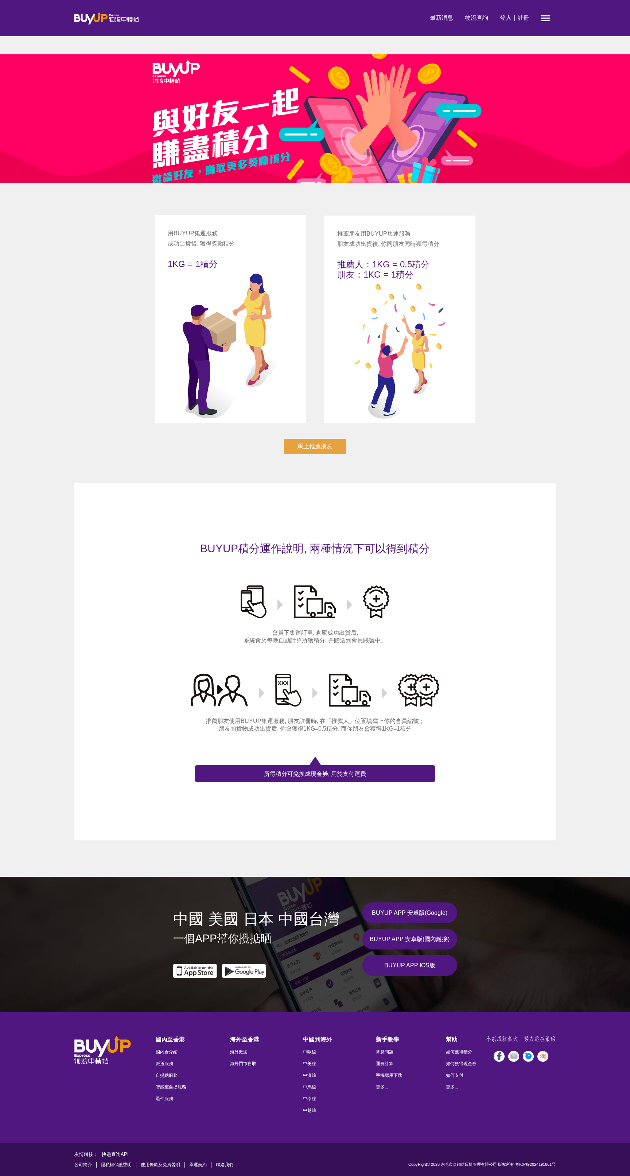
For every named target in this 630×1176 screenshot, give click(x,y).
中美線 (309, 1063)
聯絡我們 (224, 1164)
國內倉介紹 (167, 1052)
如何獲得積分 (459, 1052)
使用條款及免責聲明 (160, 1164)
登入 (506, 18)
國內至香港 (170, 1039)
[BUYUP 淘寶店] (542, 1056)
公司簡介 (83, 1164)
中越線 (309, 1110)
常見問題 (384, 1052)
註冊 (523, 18)
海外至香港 (244, 1039)
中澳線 (309, 1075)
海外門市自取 (243, 1063)
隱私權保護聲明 (116, 1164)
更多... (382, 1087)
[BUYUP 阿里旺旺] (528, 1056)
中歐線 (309, 1052)
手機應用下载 (389, 1075)
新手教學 (387, 1039)
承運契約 (198, 1164)
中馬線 (309, 1087)
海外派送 (239, 1052)
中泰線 (309, 1098)
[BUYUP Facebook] (499, 1056)
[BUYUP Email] (513, 1056)
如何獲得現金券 (461, 1063)
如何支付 (454, 1075)
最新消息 (441, 18)
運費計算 (384, 1063)
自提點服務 (167, 1075)
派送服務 (164, 1063)
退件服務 (164, 1098)
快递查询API (115, 1154)
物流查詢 (476, 18)
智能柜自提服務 (171, 1087)
